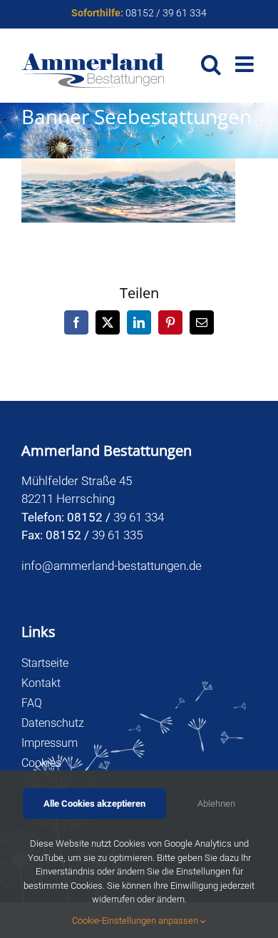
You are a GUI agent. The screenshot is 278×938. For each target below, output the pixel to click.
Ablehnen (216, 803)
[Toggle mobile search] (211, 64)
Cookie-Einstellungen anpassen (136, 920)
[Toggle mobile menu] (246, 64)
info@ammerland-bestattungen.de (111, 566)
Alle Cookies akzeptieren (94, 803)
